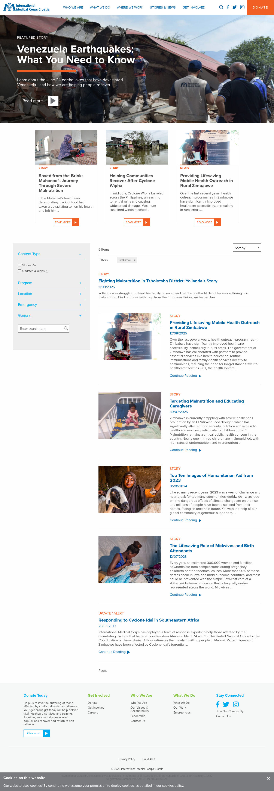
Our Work (179, 707)
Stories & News (163, 7)
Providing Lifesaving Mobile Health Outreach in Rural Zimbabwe (215, 325)
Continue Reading (183, 376)
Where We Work (130, 7)
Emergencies (182, 712)
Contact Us (138, 721)
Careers (93, 712)
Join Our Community (229, 711)
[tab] (51, 253)
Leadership (138, 716)
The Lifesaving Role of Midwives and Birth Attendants (212, 548)
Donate (92, 703)
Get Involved (194, 7)
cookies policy (172, 785)
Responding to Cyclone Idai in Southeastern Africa (148, 620)
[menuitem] (73, 7)
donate (260, 7)
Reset (51, 337)
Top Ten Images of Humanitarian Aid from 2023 (211, 477)
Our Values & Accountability (140, 709)
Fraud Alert (148, 759)
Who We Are (73, 7)
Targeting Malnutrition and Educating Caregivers (207, 403)
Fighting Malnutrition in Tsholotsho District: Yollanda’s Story (157, 280)
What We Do (100, 7)
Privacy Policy (127, 759)
